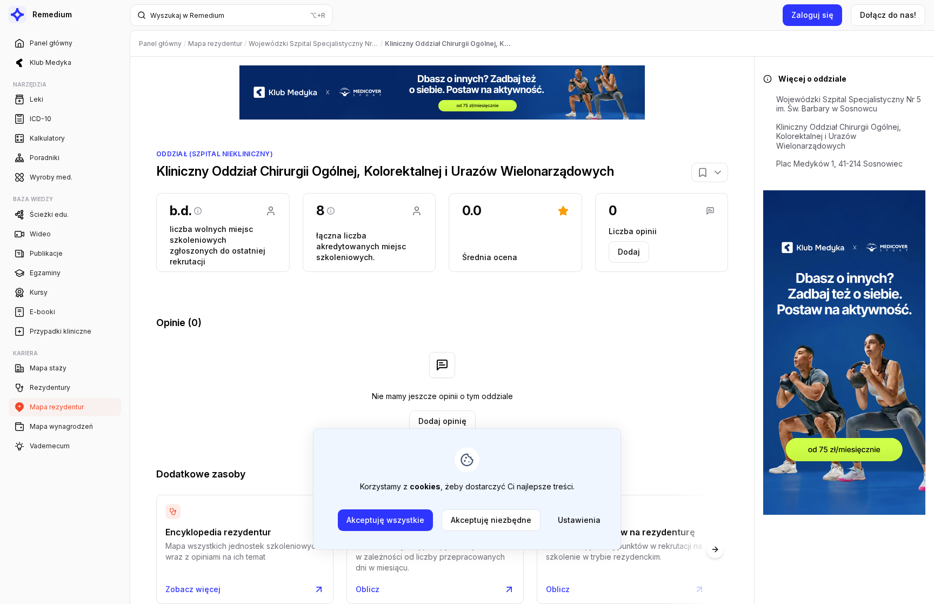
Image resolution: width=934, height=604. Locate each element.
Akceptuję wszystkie (385, 520)
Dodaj (629, 251)
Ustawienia (579, 520)
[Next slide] (715, 549)
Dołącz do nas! (888, 14)
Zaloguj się (812, 14)
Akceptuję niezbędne (491, 520)
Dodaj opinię (442, 421)
